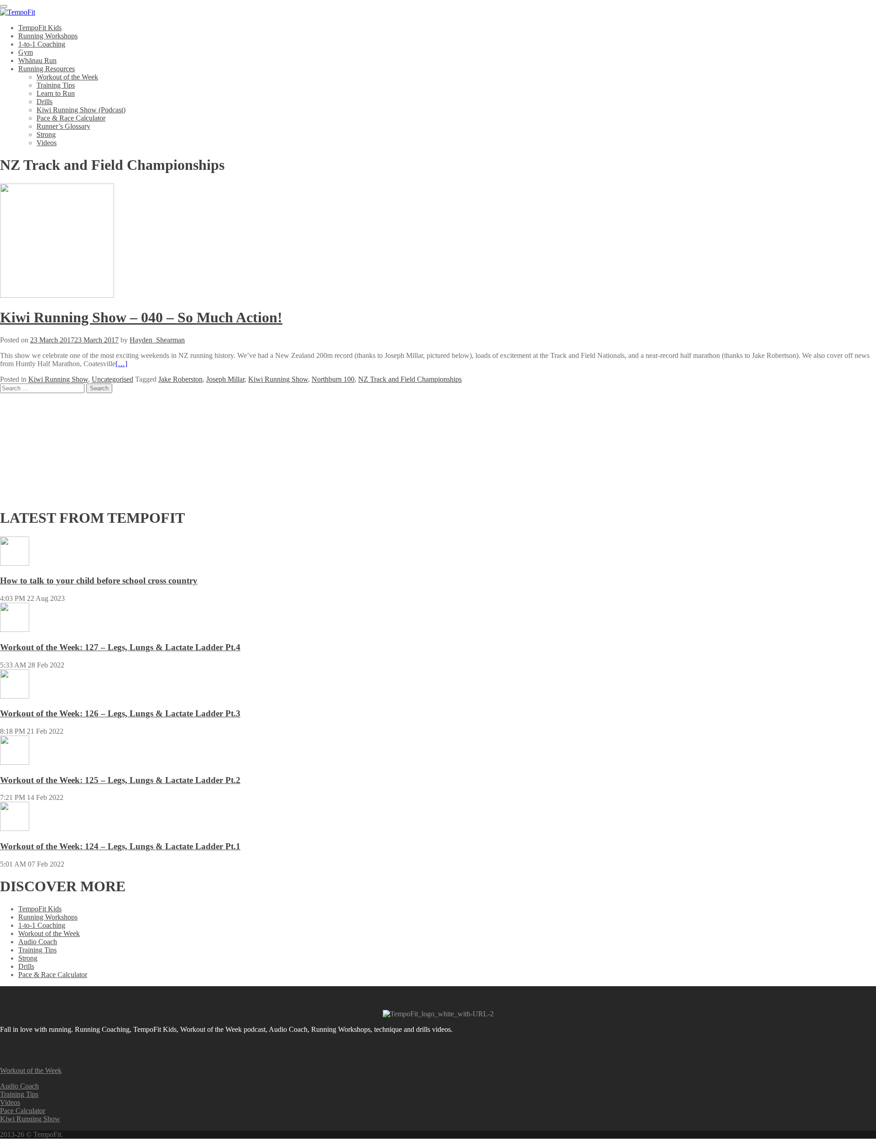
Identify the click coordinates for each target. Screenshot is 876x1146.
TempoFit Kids (40, 28)
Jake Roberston (180, 379)
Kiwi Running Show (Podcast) (80, 110)
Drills (44, 101)
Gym (25, 52)
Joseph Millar (225, 379)
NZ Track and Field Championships (410, 379)
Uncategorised (112, 379)
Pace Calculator (22, 1110)
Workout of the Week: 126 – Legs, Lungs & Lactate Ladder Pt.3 (120, 713)
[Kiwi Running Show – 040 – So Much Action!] (57, 295)
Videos (46, 143)
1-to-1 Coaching (41, 44)
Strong (46, 134)
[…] (121, 364)
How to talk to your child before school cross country (99, 580)
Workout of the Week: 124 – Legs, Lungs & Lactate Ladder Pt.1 (120, 846)
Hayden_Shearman (157, 340)
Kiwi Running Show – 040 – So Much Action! (141, 317)
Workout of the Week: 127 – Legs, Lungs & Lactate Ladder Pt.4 (120, 647)
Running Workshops (48, 36)
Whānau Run (37, 60)
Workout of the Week (67, 77)
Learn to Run (55, 93)
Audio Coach (37, 942)
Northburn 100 (333, 379)
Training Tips (55, 85)
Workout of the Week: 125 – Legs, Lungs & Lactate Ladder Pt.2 (120, 780)
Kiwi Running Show (58, 379)
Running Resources (46, 69)
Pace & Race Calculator (70, 118)
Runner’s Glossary (63, 126)
